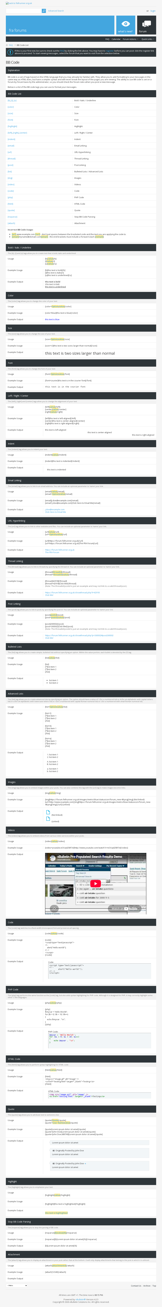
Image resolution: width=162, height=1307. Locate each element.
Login (153, 10)
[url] (10, 152)
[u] (15, 100)
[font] (10, 119)
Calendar (116, 39)
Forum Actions (129, 39)
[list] (10, 171)
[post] (10, 165)
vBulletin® (81, 1299)
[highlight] (12, 126)
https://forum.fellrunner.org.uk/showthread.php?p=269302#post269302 (79, 635)
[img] (10, 178)
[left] (10, 132)
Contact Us (136, 1285)
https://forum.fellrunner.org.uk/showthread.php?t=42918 (72, 592)
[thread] (12, 158)
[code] (11, 190)
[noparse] (12, 216)
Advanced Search (56, 10)
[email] (11, 145)
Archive (146, 1285)
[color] (11, 106)
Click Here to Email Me (55, 512)
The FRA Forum (52, 552)
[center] (23, 132)
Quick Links (147, 39)
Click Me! (49, 595)
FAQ (107, 39)
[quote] (11, 210)
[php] (10, 197)
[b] (9, 100)
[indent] (11, 139)
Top (154, 1285)
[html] (10, 203)
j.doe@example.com (55, 509)
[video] (11, 184)
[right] (16, 132)
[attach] (11, 223)
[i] (12, 100)
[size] (10, 113)
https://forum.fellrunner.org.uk (60, 549)
